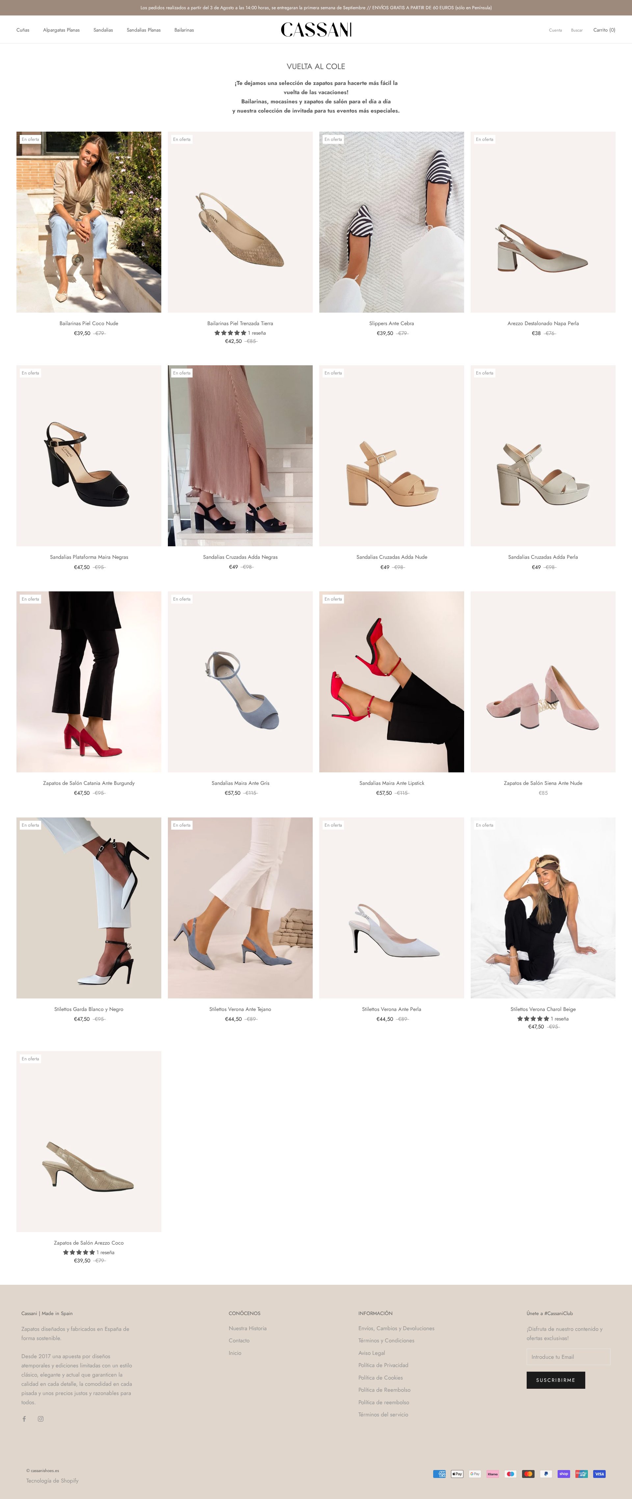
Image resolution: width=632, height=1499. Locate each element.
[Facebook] (24, 1418)
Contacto (239, 1340)
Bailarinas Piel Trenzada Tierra (240, 323)
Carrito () (604, 30)
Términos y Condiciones (386, 1340)
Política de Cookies (380, 1378)
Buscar (577, 30)
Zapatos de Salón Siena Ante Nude (543, 783)
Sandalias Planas (144, 30)
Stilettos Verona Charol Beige (543, 1009)
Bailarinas (184, 30)
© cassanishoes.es (42, 1470)
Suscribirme (556, 1380)
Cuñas (22, 30)
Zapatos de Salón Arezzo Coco (89, 1243)
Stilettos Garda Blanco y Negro (88, 1009)
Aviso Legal (371, 1353)
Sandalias (103, 30)
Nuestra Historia (248, 1328)
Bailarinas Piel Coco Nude (89, 323)
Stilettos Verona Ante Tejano (240, 1009)
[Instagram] (40, 1418)
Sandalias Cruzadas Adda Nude (391, 557)
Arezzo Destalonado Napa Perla (543, 323)
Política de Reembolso (384, 1390)
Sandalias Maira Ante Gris (240, 783)
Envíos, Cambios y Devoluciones (396, 1328)
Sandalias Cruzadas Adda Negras (240, 557)
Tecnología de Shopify (52, 1481)
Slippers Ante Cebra (391, 323)
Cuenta (555, 30)
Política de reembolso (383, 1402)
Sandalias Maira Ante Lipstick (391, 783)
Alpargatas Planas (61, 30)
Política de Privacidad (383, 1365)
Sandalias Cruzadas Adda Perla (543, 557)
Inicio (235, 1353)
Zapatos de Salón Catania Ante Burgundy (89, 783)
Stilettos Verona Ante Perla (391, 1009)
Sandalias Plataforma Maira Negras (89, 557)
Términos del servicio (383, 1414)
